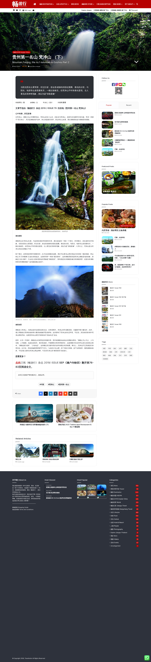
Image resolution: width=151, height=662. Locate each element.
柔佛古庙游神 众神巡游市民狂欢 (125, 113)
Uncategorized (115, 546)
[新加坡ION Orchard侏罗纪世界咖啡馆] (107, 134)
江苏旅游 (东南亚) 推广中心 (119, 10)
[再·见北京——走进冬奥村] (101, 493)
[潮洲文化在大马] (91, 499)
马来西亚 (105, 359)
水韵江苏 (122, 352)
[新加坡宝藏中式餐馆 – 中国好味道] (81, 493)
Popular (109, 105)
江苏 (129, 352)
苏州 (125, 355)
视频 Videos (115, 539)
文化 (131, 348)
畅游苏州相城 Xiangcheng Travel (121, 509)
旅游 (111, 352)
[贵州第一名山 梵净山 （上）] (101, 487)
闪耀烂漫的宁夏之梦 (76, 459)
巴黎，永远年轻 (120, 149)
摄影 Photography (117, 529)
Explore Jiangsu (87, 10)
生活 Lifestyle (61, 4)
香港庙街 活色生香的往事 (51, 459)
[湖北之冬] (27, 450)
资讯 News (75, 4)
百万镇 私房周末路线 (121, 122)
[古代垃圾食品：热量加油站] (81, 499)
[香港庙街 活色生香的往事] (54, 450)
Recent (128, 105)
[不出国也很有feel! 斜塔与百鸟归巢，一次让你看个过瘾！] (107, 258)
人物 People (115, 526)
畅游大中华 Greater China (21, 52)
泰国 (104, 355)
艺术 (120, 355)
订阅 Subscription (103, 4)
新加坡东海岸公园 (110, 191)
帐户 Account (133, 10)
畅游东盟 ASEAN (116, 495)
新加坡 (105, 352)
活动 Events (115, 542)
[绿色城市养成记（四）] (81, 487)
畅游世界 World (116, 502)
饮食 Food (114, 516)
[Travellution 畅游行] (19, 4)
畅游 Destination (46, 4)
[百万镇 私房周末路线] (107, 125)
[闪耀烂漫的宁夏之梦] (82, 450)
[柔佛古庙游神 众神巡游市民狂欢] (107, 115)
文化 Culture (115, 519)
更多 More (117, 4)
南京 (115, 348)
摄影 (125, 348)
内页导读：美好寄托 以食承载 (114, 230)
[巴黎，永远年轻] (107, 152)
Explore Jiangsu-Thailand (119, 532)
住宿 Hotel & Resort (117, 522)
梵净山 (51, 384)
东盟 (104, 348)
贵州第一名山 (64, 384)
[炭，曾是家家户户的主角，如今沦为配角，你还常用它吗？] (107, 267)
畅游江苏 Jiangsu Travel (119, 506)
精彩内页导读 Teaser (117, 489)
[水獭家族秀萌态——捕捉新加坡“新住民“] (107, 143)
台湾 (120, 348)
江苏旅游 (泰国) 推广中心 (101, 10)
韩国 (131, 355)
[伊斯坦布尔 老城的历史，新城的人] (107, 249)
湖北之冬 (18, 459)
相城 (109, 355)
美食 (115, 355)
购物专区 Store (87, 4)
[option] (118, 182)
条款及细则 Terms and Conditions (22, 509)
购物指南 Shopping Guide (20, 507)
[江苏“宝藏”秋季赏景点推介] (91, 493)
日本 (116, 352)
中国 (42, 384)
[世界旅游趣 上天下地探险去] (91, 487)
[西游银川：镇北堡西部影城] (101, 573)
